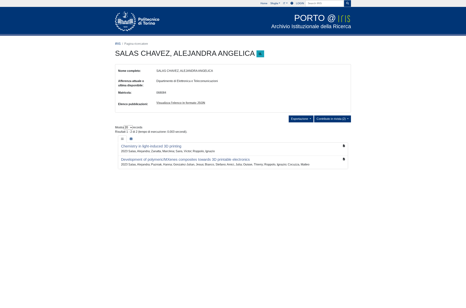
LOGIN (300, 3)
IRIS (118, 43)
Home (263, 3)
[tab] (122, 139)
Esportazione (300, 118)
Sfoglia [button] (274, 3)
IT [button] (284, 3)
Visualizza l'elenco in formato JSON (180, 102)
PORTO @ (311, 21)
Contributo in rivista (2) (331, 118)
